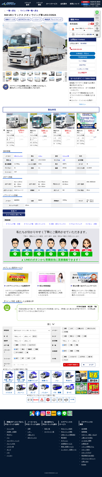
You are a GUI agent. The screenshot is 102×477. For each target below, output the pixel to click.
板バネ (90, 356)
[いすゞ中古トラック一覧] (36, 399)
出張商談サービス (66, 444)
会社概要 (84, 429)
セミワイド (32, 345)
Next (65, 47)
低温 (71, 351)
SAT (28, 358)
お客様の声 (84, 444)
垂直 (37, 349)
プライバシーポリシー (88, 458)
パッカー (9, 455)
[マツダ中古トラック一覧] (60, 399)
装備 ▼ (14, 211)
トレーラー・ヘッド (13, 441)
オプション (64, 441)
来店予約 (82, 65)
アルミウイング (76, 224)
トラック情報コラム (87, 446)
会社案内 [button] (63, 4)
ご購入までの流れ (87, 438)
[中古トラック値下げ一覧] (93, 388)
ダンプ (9, 449)
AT (34, 358)
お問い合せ (84, 461)
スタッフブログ (86, 452)
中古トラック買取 (66, 432)
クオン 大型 (92, 224)
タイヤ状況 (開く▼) (14, 215)
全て (65, 345)
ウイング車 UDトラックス (35, 224)
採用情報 (84, 432)
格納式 (30, 349)
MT (23, 358)
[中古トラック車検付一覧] (81, 388)
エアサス (82, 356)
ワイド (24, 345)
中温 (77, 351)
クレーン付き (11, 444)
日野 (65, 328)
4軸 (77, 345)
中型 (79, 336)
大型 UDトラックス (58, 224)
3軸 (71, 345)
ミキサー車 (10, 446)
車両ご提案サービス (67, 446)
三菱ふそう (81, 328)
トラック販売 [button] (28, 4)
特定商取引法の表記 (87, 455)
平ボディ (9, 435)
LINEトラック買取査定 (68, 435)
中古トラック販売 (66, 429)
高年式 (34, 336)
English (83, 464)
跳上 (23, 349)
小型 (85, 336)
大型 (64, 160)
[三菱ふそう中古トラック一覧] (42, 399)
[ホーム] (9, 3)
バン (8, 438)
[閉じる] (97, 35)
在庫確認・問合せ (82, 53)
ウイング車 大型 (13, 224)
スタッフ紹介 (85, 449)
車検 (65, 356)
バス (8, 452)
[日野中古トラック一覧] (30, 399)
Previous (5, 47)
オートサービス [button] (51, 4)
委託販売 (64, 438)
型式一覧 (47, 429)
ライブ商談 (82, 61)
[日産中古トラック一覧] (66, 399)
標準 (17, 345)
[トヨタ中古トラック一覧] (54, 399)
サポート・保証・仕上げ (89, 435)
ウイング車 (66, 156)
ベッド (66, 360)
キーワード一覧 (49, 432)
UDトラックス (18, 156)
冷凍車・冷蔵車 (12, 432)
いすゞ (72, 328)
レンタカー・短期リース (68, 449)
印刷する (82, 104)
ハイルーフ (73, 356)
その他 (66, 331)
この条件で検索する (71, 364)
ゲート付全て (19, 352)
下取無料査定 (82, 57)
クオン (40, 156)
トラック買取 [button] (39, 4)
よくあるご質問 (86, 441)
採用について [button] (74, 4)
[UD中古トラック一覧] (48, 399)
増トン (72, 336)
